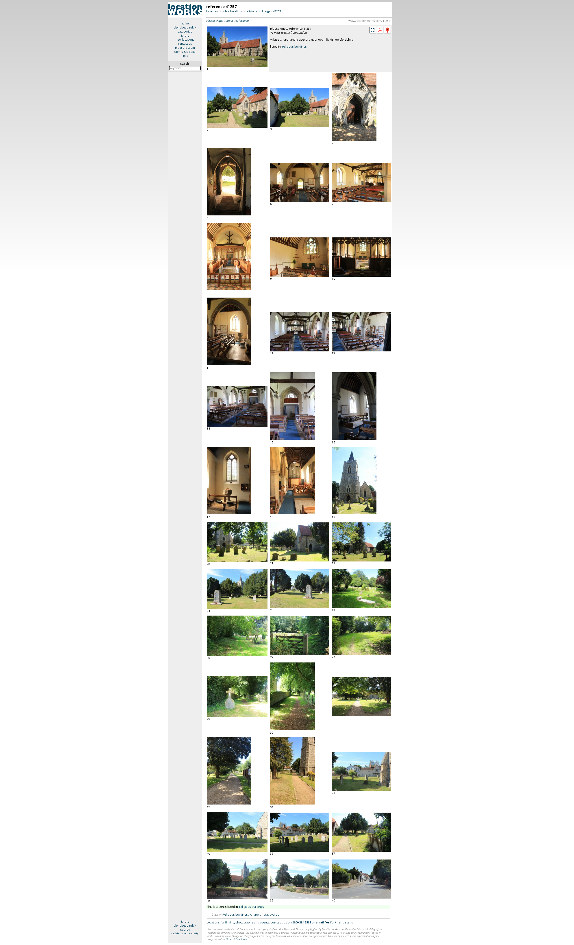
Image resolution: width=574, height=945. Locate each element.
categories (185, 31)
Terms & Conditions (236, 939)
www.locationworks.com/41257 (369, 21)
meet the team (185, 48)
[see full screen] (372, 30)
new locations (185, 39)
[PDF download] (380, 32)
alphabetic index (185, 27)
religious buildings (258, 11)
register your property (184, 933)
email (320, 922)
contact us (185, 44)
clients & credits (185, 52)
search (185, 929)
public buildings (232, 11)
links (185, 56)
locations (212, 11)
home (185, 23)
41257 (277, 11)
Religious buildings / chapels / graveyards (250, 914)
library (184, 35)
